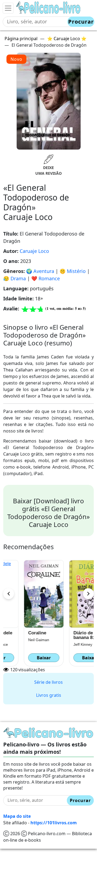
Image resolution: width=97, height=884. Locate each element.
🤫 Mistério (73, 271)
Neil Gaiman (20, 640)
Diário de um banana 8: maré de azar (69, 635)
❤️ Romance (45, 278)
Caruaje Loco (34, 251)
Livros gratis (48, 695)
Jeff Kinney (65, 644)
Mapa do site (17, 816)
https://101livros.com (53, 823)
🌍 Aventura (40, 271)
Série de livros (48, 682)
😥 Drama (14, 278)
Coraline (19, 633)
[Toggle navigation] (8, 8)
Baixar (26, 658)
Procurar (81, 21)
